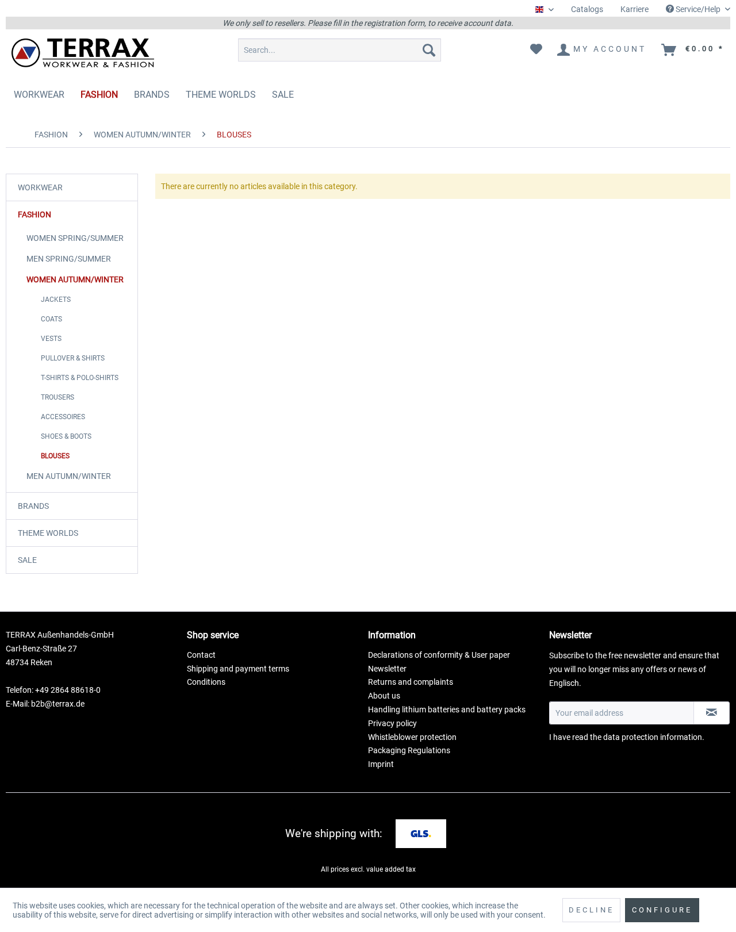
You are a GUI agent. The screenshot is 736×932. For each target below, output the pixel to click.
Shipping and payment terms (238, 668)
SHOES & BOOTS (66, 436)
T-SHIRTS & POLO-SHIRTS (79, 378)
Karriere (634, 9)
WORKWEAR (40, 187)
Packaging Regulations (409, 750)
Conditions (206, 681)
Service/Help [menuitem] (698, 9)
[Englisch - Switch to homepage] (83, 53)
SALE (27, 560)
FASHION (34, 214)
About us (384, 695)
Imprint (381, 764)
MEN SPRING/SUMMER (68, 258)
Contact (201, 654)
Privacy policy (392, 723)
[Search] (429, 50)
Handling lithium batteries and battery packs (447, 709)
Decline (591, 910)
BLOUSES (55, 456)
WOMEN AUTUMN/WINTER (75, 279)
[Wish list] (536, 50)
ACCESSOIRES (63, 417)
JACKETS (56, 300)
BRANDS (33, 506)
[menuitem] (587, 9)
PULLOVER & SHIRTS (73, 358)
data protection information (652, 737)
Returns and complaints (410, 681)
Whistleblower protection (412, 737)
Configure (662, 910)
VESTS (51, 339)
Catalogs (587, 9)
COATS (51, 319)
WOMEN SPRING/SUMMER (75, 238)
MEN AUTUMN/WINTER (68, 476)
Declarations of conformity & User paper (439, 654)
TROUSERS (57, 397)
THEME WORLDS (48, 533)
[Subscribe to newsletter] (711, 712)
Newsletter (387, 668)
